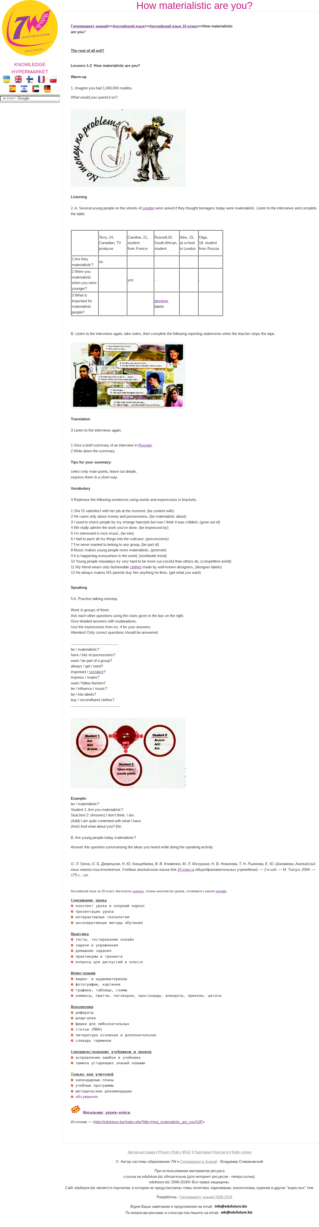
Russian (145, 445)
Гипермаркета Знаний (198, 1161)
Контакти (221, 1152)
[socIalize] (128, 787)
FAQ (187, 1152)
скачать (138, 891)
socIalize (96, 672)
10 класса (185, 869)
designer (161, 301)
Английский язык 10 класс (173, 26)
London (148, 208)
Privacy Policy (170, 1152)
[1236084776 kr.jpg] (72, 906)
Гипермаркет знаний (89, 26)
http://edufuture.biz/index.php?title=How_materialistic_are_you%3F (149, 1122)
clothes (136, 567)
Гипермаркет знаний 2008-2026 (206, 1197)
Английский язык (129, 26)
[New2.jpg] (76, 1112)
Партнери (202, 1152)
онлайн (221, 891)
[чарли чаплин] (128, 185)
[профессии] (128, 408)
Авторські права (141, 1152)
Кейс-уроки (241, 1152)
